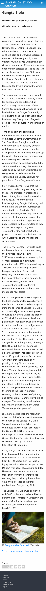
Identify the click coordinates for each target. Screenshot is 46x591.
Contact (5, 575)
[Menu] (3, 3)
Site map (5, 580)
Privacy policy (7, 582)
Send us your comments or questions (21, 550)
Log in (5, 587)
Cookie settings (8, 584)
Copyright (6, 577)
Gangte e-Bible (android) (16, 545)
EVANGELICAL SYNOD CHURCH (18, 4)
